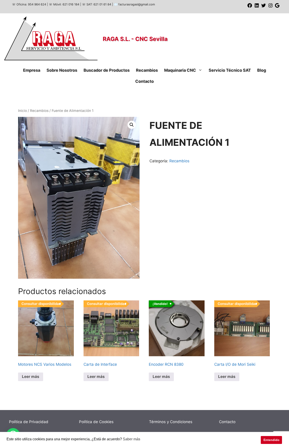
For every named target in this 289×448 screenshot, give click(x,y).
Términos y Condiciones (170, 422)
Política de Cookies (96, 422)
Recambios (147, 70)
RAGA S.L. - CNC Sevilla (135, 38)
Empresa (31, 70)
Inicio (22, 110)
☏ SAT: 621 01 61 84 (96, 4)
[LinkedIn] (256, 7)
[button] (132, 125)
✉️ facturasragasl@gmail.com (134, 4)
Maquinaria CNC (180, 70)
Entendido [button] (271, 440)
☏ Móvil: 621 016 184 (64, 4)
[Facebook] (249, 7)
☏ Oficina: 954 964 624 (29, 4)
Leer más (30, 376)
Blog (261, 70)
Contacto (144, 81)
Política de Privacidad (28, 422)
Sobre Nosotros (62, 70)
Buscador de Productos (107, 70)
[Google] (277, 7)
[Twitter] (263, 7)
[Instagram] (270, 7)
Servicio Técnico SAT (230, 70)
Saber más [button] (131, 439)
